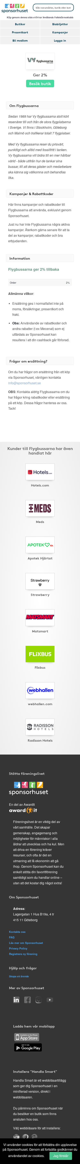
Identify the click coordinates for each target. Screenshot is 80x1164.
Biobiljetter (60, 24)
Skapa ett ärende (19, 976)
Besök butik (40, 83)
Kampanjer (60, 32)
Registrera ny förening (23, 954)
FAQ (11, 937)
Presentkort (20, 32)
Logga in (60, 40)
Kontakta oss (17, 932)
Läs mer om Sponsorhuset (26, 943)
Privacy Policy (18, 948)
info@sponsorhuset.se (24, 383)
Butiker (20, 24)
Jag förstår (60, 1155)
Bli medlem (20, 40)
